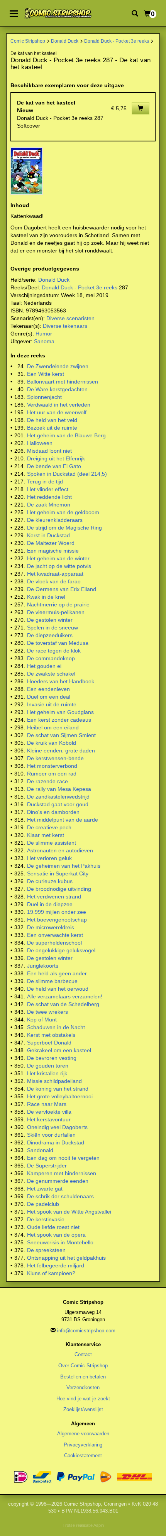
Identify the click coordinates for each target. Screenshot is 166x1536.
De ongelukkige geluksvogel (61, 950)
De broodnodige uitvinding (59, 889)
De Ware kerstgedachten (57, 389)
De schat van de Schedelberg (63, 1004)
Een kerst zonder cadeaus (59, 720)
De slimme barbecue (52, 981)
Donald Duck (64, 40)
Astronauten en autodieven (60, 850)
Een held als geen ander (57, 973)
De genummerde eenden (57, 1181)
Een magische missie (53, 551)
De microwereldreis (50, 927)
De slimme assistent (51, 843)
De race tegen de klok (54, 651)
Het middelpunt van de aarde (62, 820)
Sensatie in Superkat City (57, 873)
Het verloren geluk (49, 858)
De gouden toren (47, 1066)
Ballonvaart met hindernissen (62, 382)
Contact (83, 1354)
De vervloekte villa (49, 1112)
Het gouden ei (44, 666)
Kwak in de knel (46, 597)
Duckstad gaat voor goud (57, 804)
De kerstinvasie (45, 1219)
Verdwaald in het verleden (58, 405)
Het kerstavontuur (49, 1119)
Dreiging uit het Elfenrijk (56, 458)
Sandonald (40, 1150)
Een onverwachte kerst (55, 935)
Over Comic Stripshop (83, 1365)
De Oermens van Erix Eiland (61, 589)
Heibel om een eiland (53, 727)
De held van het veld (52, 420)
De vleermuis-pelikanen (56, 612)
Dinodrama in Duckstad (55, 1142)
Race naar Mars (46, 1104)
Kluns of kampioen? (51, 1273)
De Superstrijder (47, 1165)
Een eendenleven (48, 689)
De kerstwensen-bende (55, 758)
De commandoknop (51, 658)
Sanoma (44, 341)
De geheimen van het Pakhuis (63, 866)
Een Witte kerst (45, 374)
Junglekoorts (42, 966)
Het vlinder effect (47, 489)
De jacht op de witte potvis (59, 566)
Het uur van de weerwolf (56, 412)
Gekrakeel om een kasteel (59, 1050)
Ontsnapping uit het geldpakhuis (66, 1258)
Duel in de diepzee (50, 904)
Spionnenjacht (44, 397)
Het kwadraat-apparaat (55, 574)
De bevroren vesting (51, 1058)
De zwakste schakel (51, 674)
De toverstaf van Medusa (57, 643)
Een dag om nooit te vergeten (63, 1158)
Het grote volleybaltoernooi (60, 1096)
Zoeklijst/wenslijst (83, 1409)
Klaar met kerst (45, 835)
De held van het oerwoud (57, 989)
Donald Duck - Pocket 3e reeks (116, 40)
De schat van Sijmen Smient (61, 735)
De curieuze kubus (50, 881)
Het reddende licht (49, 497)
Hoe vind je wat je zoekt (83, 1398)
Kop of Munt (42, 1019)
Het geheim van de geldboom (63, 512)
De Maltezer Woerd (51, 543)
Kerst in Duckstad (48, 535)
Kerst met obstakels (51, 1035)
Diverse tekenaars (65, 326)
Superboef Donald (49, 1042)
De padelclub (43, 1204)
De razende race (47, 781)
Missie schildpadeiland (54, 1081)
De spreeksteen (46, 1250)
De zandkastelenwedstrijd (58, 797)
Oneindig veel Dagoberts (57, 1127)
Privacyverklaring (83, 1445)
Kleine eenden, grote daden (61, 750)
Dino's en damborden (53, 812)
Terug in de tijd (45, 481)
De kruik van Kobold (51, 743)
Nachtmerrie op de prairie (58, 604)
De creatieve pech (49, 827)
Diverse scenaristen (70, 318)
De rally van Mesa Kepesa (59, 789)
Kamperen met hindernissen (61, 1173)
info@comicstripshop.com (86, 1330)
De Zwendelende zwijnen (57, 366)
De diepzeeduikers (50, 635)
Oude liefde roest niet (53, 1227)
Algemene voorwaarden (83, 1433)
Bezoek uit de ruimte (52, 428)
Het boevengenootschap (57, 920)
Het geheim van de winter (58, 558)
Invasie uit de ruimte (51, 704)
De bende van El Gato (54, 466)
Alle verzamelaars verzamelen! (64, 996)
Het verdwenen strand (54, 896)
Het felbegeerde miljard (55, 1265)
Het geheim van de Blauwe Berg (66, 435)
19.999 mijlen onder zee (56, 912)
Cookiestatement (83, 1455)
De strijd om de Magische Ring (64, 528)
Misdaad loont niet (49, 451)
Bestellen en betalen (83, 1377)
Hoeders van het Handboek (60, 681)
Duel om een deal (48, 697)
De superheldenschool (54, 943)
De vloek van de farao (54, 581)
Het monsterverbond (52, 766)
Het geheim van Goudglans (60, 712)
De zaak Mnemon (48, 504)
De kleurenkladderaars (55, 520)
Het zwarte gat (45, 1189)
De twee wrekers (47, 1012)
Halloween (40, 443)
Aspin (98, 1525)
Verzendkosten (83, 1387)
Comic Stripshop (27, 40)
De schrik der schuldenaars (60, 1196)
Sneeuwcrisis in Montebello (60, 1242)
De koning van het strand (57, 1089)
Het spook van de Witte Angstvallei (69, 1212)
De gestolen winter (50, 620)
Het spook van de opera (56, 1235)
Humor (44, 333)
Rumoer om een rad (51, 773)
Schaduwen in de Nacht (56, 1027)
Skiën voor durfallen (51, 1135)
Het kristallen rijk (47, 1073)
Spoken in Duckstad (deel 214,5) (67, 474)
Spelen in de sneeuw (52, 627)
